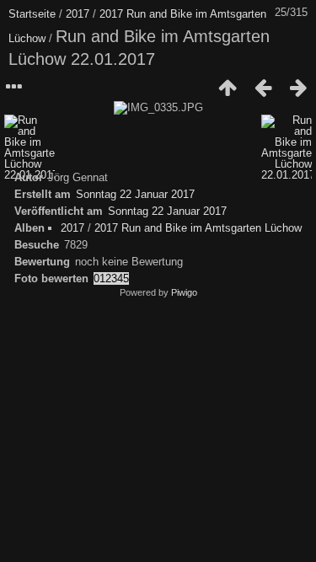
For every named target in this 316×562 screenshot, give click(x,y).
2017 (77, 14)
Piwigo (184, 292)
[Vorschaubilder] (227, 87)
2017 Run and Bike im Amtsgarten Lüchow (198, 228)
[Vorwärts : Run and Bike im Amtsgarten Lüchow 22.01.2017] (298, 87)
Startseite (32, 14)
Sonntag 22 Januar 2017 (135, 194)
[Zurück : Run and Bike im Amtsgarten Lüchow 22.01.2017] (263, 87)
